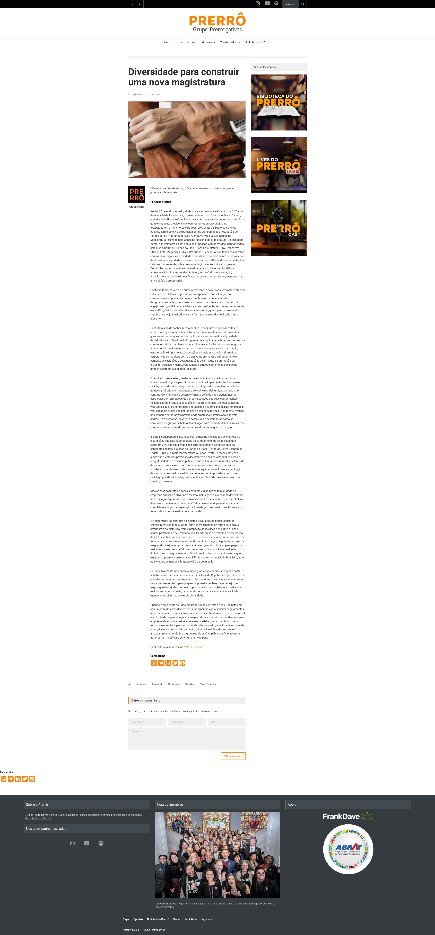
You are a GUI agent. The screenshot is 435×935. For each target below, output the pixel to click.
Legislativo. (208, 919)
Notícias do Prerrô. (158, 919)
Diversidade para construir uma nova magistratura (183, 77)
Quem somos (186, 42)
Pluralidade (190, 684)
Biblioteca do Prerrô (258, 42)
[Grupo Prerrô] (136, 194)
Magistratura (174, 684)
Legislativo (137, 94)
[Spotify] (101, 843)
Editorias (206, 42)
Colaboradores (230, 42)
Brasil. (177, 919)
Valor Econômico (194, 647)
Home (168, 42)
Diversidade (157, 684)
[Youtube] (87, 843)
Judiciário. (191, 919)
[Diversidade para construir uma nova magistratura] (187, 139)
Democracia (141, 684)
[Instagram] (72, 843)
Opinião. (138, 919)
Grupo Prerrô (136, 206)
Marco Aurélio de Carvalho (38, 818)
